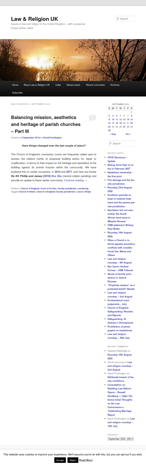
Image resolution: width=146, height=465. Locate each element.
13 (124, 119)
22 (131, 123)
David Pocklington (52, 137)
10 (113, 119)
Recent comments (95, 84)
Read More (86, 460)
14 (128, 119)
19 (120, 123)
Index (58, 84)
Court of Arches (48, 188)
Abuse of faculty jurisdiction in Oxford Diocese (120, 277)
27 (124, 126)
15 (131, 119)
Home (15, 84)
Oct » (128, 134)
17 (113, 123)
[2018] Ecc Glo (52, 176)
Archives (114, 84)
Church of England (30, 188)
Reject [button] (73, 460)
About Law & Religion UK (37, 84)
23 (109, 126)
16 (109, 123)
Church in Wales (27, 191)
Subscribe (17, 92)
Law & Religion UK (34, 18)
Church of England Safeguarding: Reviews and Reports (120, 311)
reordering (82, 188)
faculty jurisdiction (67, 188)
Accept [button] (60, 460)
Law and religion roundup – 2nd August (120, 365)
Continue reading (75, 180)
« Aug (113, 134)
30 (109, 130)
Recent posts (73, 84)
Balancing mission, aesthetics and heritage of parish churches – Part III (45, 124)
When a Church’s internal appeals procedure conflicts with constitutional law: (121, 247)
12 (120, 119)
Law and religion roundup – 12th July (121, 422)
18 (117, 123)
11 (117, 119)
